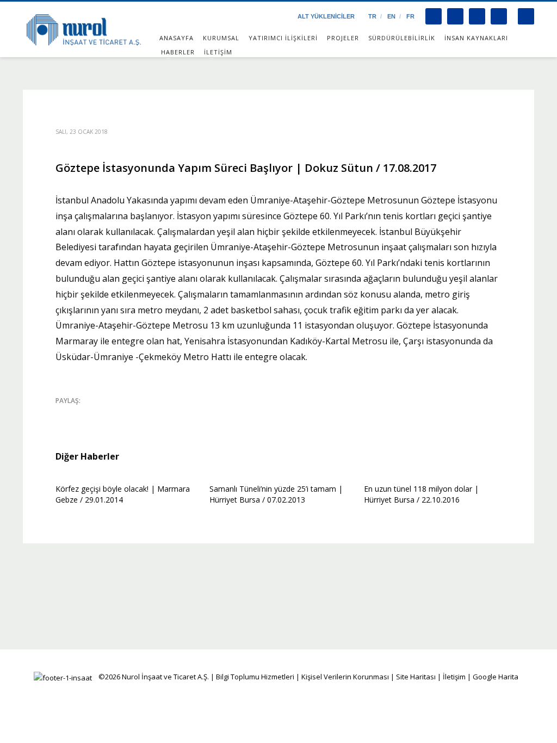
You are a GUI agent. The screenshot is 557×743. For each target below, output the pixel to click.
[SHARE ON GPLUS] (102, 415)
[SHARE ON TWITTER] (63, 415)
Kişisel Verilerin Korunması (345, 677)
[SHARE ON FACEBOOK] (83, 415)
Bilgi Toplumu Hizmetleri (255, 677)
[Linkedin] (499, 16)
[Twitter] (455, 16)
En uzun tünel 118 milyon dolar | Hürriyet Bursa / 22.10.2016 (421, 494)
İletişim (453, 677)
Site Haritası (416, 677)
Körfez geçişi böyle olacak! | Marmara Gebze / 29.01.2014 (122, 494)
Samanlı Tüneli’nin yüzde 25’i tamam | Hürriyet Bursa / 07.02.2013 (276, 494)
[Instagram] (477, 16)
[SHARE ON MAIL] (140, 415)
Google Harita (495, 677)
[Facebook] (433, 16)
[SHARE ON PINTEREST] (121, 415)
